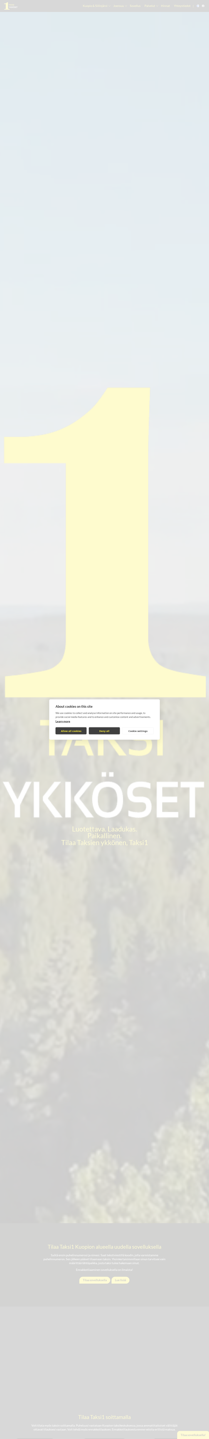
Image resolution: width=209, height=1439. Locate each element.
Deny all (104, 730)
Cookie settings (137, 730)
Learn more (63, 721)
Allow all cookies (71, 730)
